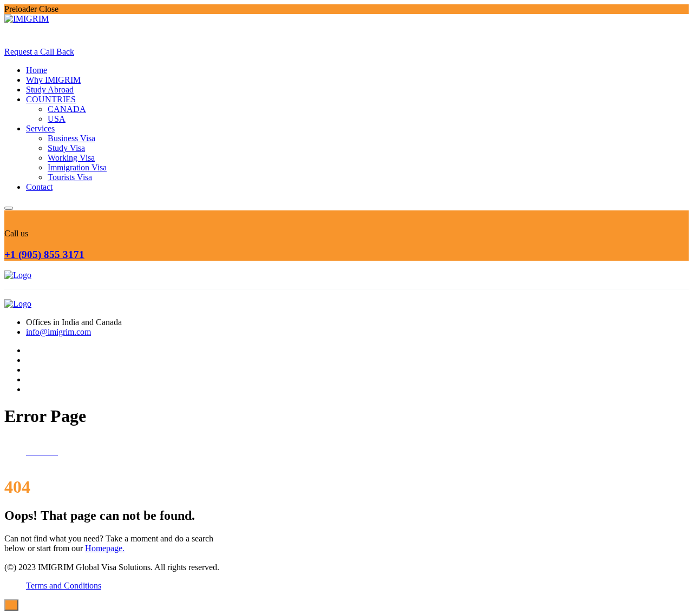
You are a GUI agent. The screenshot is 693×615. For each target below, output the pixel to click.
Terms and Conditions (63, 585)
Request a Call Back (39, 51)
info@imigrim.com (58, 331)
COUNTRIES (51, 99)
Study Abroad (50, 89)
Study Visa (66, 148)
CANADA (67, 109)
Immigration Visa (77, 167)
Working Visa (71, 157)
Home (36, 70)
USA (57, 118)
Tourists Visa (70, 177)
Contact (39, 186)
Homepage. (105, 548)
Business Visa (71, 138)
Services (40, 128)
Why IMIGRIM (53, 79)
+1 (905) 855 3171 (44, 254)
